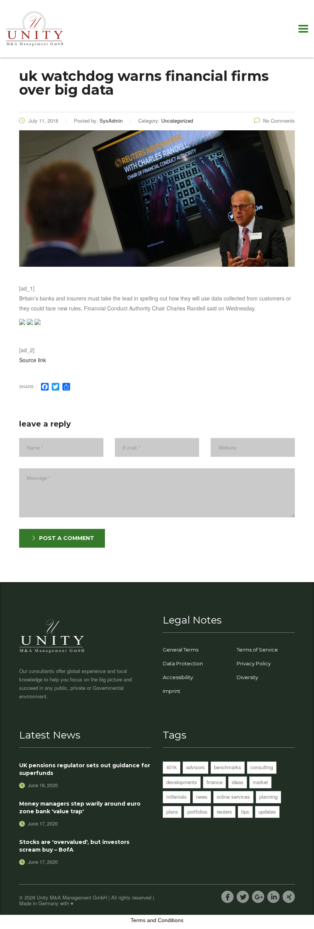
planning (268, 796)
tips (245, 811)
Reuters (224, 811)
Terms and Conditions (157, 920)
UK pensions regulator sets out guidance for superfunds (84, 769)
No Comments (279, 120)
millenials (176, 796)
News (202, 796)
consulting (261, 767)
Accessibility (178, 677)
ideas (238, 782)
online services (233, 796)
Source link (32, 360)
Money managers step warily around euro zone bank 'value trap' (80, 807)
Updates (267, 811)
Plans (172, 811)
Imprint (171, 691)
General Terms (180, 650)
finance (214, 782)
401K (171, 767)
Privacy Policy (254, 663)
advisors (195, 767)
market (260, 782)
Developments (181, 782)
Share (26, 386)
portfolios (197, 811)
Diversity (247, 677)
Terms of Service (257, 650)
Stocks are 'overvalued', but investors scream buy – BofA (74, 846)
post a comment (66, 538)
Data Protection (183, 663)
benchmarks (227, 767)
